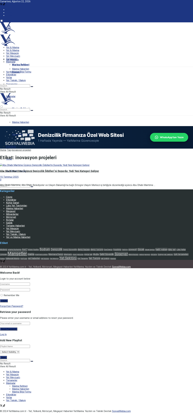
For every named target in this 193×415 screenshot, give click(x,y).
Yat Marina (54, 259)
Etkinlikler (11, 146)
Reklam (10, 12)
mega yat (88, 254)
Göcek (141, 249)
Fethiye (125, 250)
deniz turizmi (96, 249)
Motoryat (11, 217)
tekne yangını (144, 255)
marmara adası (41, 254)
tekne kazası (133, 254)
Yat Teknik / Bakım (16, 80)
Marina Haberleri (20, 122)
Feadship (117, 249)
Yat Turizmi (94, 258)
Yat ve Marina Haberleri (18, 237)
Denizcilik (56, 249)
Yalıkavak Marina (12, 258)
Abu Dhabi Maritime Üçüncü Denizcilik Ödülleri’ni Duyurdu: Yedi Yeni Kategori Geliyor (49, 171)
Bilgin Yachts (33, 250)
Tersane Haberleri (15, 225)
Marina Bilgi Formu (21, 71)
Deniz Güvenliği (70, 249)
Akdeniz (3, 249)
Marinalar (11, 61)
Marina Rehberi (20, 64)
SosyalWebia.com (121, 266)
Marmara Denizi (55, 254)
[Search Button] (32, 186)
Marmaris (68, 254)
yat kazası (45, 258)
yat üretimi (105, 258)
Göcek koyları (150, 250)
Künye (9, 9)
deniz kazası (84, 249)
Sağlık (9, 222)
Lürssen (3, 254)
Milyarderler (12, 214)
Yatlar (9, 77)
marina (31, 254)
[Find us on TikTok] (4, 4)
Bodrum (45, 249)
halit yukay (161, 249)
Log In (3, 334)
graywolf (132, 249)
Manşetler (17, 253)
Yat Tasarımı (82, 258)
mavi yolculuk (78, 254)
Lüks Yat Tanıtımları (16, 205)
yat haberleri (34, 258)
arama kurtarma (14, 250)
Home (3, 150)
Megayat (11, 211)
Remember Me (11, 295)
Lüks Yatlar (181, 249)
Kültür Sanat (12, 202)
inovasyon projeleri (21, 150)
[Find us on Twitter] (1, 4)
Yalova (2, 259)
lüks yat (172, 249)
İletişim (10, 15)
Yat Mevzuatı (13, 56)
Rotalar (10, 220)
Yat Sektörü (68, 258)
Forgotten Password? (11, 306)
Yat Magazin (12, 53)
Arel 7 (24, 249)
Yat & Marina (12, 47)
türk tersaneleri (181, 254)
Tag (9, 150)
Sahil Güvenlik (107, 254)
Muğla (96, 254)
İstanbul (113, 259)
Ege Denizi (108, 250)
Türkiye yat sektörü (165, 254)
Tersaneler (11, 59)
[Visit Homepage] (7, 32)
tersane (154, 254)
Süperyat (121, 254)
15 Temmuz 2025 (9, 176)
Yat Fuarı (23, 258)
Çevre (9, 197)
